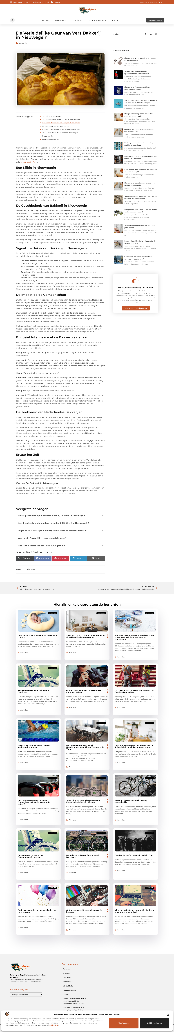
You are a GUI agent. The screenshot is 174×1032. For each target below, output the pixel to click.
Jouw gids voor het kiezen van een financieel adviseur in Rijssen (83, 801)
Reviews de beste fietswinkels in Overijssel (33, 691)
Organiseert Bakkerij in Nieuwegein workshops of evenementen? (60, 531)
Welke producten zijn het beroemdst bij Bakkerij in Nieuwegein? (60, 516)
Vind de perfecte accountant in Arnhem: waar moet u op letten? (134, 911)
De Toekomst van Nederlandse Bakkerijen (60, 133)
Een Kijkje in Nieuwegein (52, 116)
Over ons (66, 973)
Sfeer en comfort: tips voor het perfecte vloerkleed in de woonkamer (85, 636)
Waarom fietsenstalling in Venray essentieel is (131, 801)
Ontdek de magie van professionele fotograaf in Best (83, 691)
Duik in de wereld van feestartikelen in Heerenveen (37, 911)
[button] (168, 1014)
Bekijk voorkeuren (154, 1023)
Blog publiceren (69, 990)
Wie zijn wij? (78, 20)
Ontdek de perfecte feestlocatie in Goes (134, 855)
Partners (45, 20)
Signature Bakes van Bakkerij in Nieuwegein (61, 123)
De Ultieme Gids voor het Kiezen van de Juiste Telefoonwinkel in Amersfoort (134, 746)
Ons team (67, 977)
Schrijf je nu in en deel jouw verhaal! (135, 287)
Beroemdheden (69, 982)
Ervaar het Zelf (48, 136)
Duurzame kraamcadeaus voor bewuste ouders (37, 636)
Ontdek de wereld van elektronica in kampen (84, 911)
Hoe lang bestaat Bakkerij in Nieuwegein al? (60, 546)
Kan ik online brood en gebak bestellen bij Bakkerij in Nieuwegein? (60, 523)
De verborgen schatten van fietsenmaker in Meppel (31, 856)
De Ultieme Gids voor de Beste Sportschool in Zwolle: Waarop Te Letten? (34, 802)
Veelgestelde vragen (50, 139)
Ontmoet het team (97, 20)
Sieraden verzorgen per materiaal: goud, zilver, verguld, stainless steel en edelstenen (134, 637)
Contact (116, 20)
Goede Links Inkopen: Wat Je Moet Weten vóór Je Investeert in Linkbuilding (74, 1001)
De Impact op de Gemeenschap (55, 126)
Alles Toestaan (123, 1023)
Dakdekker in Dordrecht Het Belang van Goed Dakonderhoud (134, 691)
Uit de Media (61, 20)
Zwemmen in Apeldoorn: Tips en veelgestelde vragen (34, 746)
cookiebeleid (53, 1025)
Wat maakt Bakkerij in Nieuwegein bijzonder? (60, 538)
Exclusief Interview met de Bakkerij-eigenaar (61, 129)
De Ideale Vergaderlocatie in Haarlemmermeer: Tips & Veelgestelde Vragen (85, 747)
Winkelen (23, 43)
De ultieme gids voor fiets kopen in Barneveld (83, 856)
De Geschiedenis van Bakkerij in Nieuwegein (61, 119)
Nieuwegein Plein (28, 162)
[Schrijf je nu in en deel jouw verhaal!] (135, 280)
